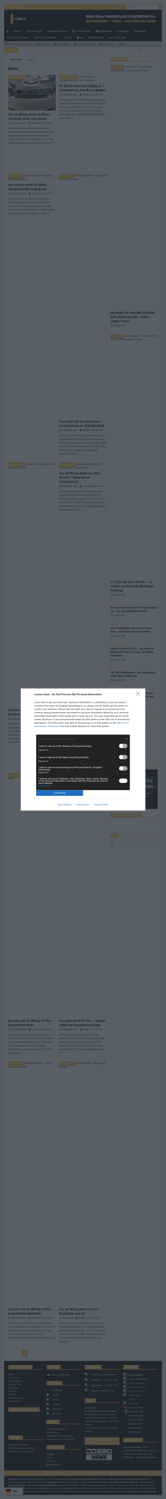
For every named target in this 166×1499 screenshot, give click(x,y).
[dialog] (83, 749)
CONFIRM (60, 793)
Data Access (83, 804)
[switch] (123, 746)
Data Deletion (65, 804)
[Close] (139, 695)
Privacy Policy (101, 804)
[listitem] (83, 738)
